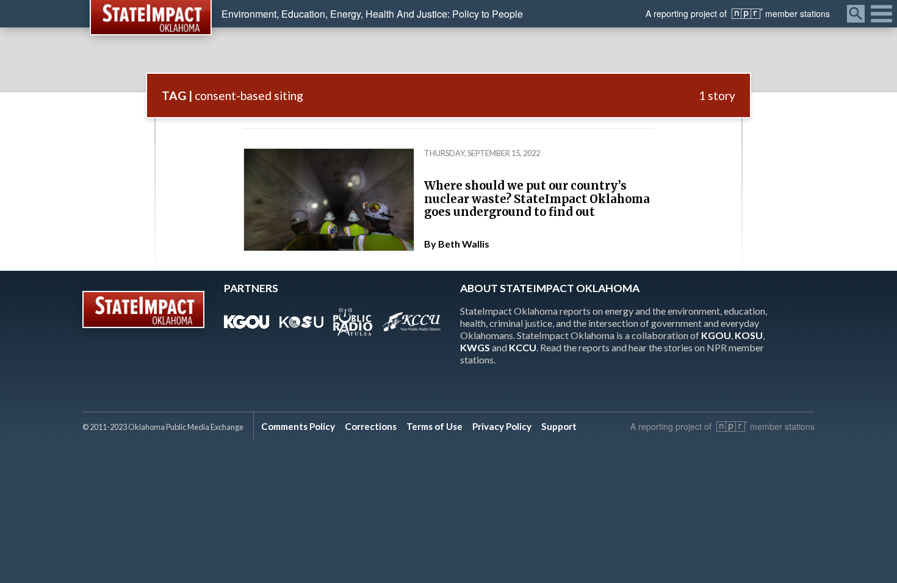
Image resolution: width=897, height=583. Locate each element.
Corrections (371, 426)
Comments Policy (298, 426)
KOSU (749, 335)
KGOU (716, 335)
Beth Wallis (463, 243)
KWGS (475, 347)
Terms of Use (434, 426)
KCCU (522, 347)
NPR (747, 14)
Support (559, 426)
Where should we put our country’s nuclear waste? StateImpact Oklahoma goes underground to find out (537, 199)
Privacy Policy (501, 426)
